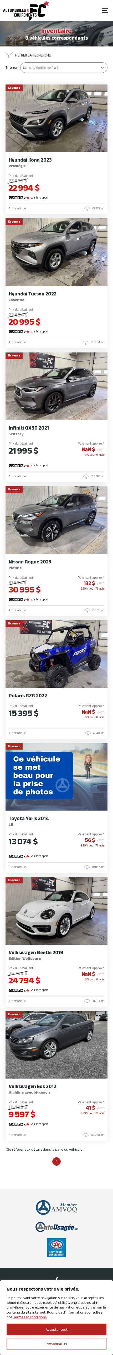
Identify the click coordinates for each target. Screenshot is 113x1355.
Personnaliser (57, 1344)
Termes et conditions (30, 1317)
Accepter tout (57, 1329)
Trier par (12, 67)
